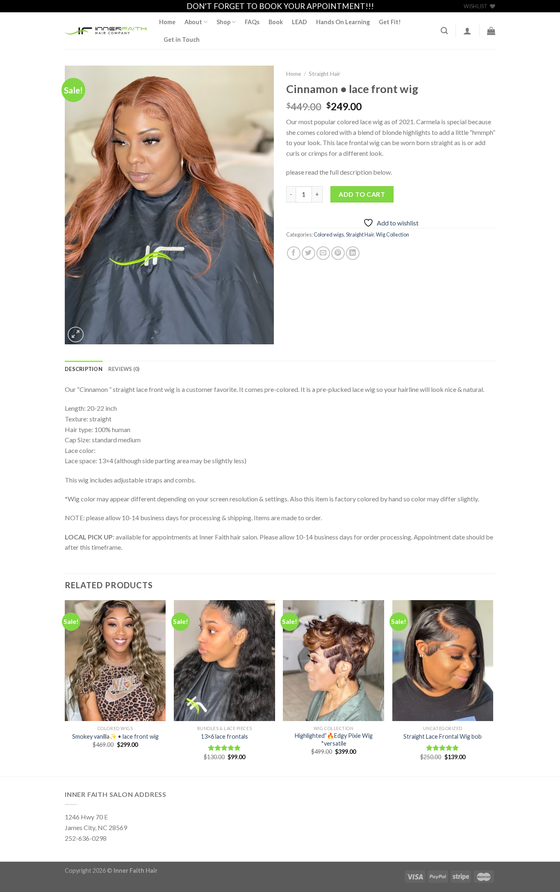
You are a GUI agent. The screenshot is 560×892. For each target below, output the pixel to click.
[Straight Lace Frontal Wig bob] (443, 660)
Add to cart (362, 194)
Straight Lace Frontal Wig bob (442, 736)
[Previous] (65, 687)
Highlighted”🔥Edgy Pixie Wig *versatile (334, 739)
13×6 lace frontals (224, 736)
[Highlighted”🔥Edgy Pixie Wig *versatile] (333, 660)
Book (276, 21)
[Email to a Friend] (323, 253)
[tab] (83, 369)
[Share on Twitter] (308, 253)
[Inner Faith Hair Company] (106, 31)
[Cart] (491, 31)
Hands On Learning (343, 21)
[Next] (493, 687)
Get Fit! (390, 21)
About (193, 21)
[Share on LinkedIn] (353, 253)
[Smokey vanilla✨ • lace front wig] (115, 660)
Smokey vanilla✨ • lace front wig (115, 736)
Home (167, 21)
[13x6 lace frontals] (224, 660)
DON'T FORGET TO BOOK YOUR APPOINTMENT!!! (280, 6)
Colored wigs (329, 234)
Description (83, 369)
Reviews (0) (124, 369)
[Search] (444, 31)
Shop (223, 21)
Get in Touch (182, 39)
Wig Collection (392, 234)
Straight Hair (324, 74)
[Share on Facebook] (293, 253)
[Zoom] (76, 335)
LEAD (299, 21)
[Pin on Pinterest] (338, 253)
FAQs (252, 21)
